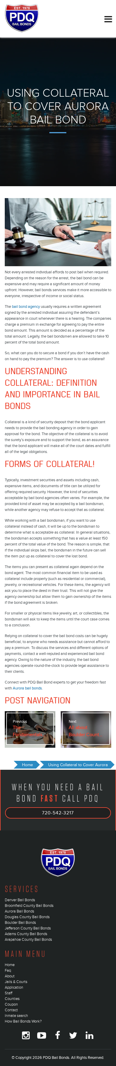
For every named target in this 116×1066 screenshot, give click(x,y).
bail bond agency (26, 306)
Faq (8, 970)
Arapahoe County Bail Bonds (28, 939)
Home (10, 964)
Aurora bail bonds (27, 688)
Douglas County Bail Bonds (27, 917)
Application (14, 987)
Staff (8, 993)
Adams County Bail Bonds (26, 934)
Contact (11, 1010)
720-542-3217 (58, 813)
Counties (12, 998)
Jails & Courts (16, 981)
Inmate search (16, 1015)
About (10, 976)
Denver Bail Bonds (20, 900)
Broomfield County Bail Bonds (29, 905)
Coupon (11, 1004)
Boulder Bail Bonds (20, 922)
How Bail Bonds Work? (23, 1021)
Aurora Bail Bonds (19, 911)
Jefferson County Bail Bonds (28, 928)
